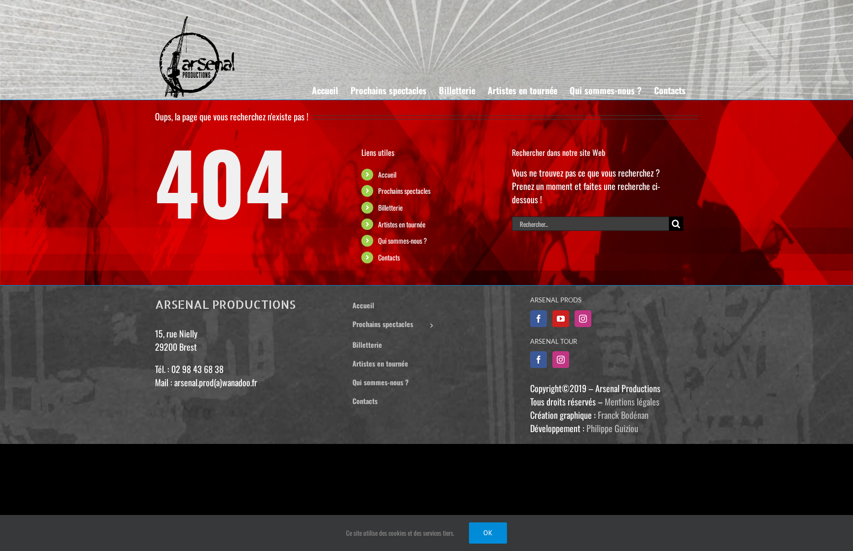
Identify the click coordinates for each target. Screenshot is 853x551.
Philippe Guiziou (612, 428)
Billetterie (390, 207)
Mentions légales (632, 401)
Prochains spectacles (404, 190)
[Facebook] (538, 318)
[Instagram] (583, 318)
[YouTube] (560, 318)
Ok (488, 532)
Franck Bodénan (623, 414)
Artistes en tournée (402, 224)
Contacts (389, 257)
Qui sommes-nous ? (402, 240)
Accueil (387, 174)
